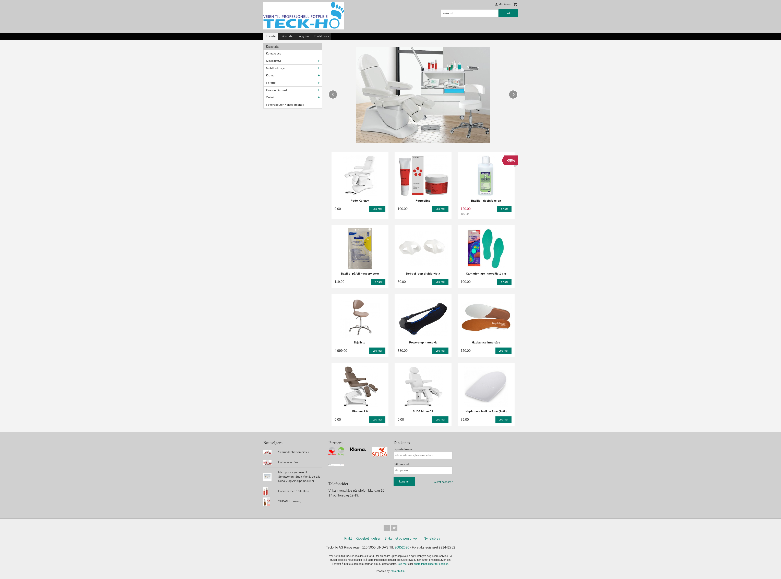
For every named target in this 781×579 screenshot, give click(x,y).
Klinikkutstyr (273, 60)
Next (517, 93)
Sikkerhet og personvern (402, 538)
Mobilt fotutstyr (275, 68)
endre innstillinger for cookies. (431, 563)
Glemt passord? (443, 481)
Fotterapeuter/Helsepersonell (285, 104)
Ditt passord (401, 464)
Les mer (403, 563)
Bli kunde (286, 36)
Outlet (270, 97)
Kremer (271, 75)
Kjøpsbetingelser (368, 538)
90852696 (402, 547)
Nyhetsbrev (432, 538)
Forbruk (271, 82)
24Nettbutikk (397, 570)
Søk (507, 13)
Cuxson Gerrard (276, 90)
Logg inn (303, 36)
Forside (271, 36)
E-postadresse (403, 449)
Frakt (348, 538)
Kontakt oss (321, 36)
